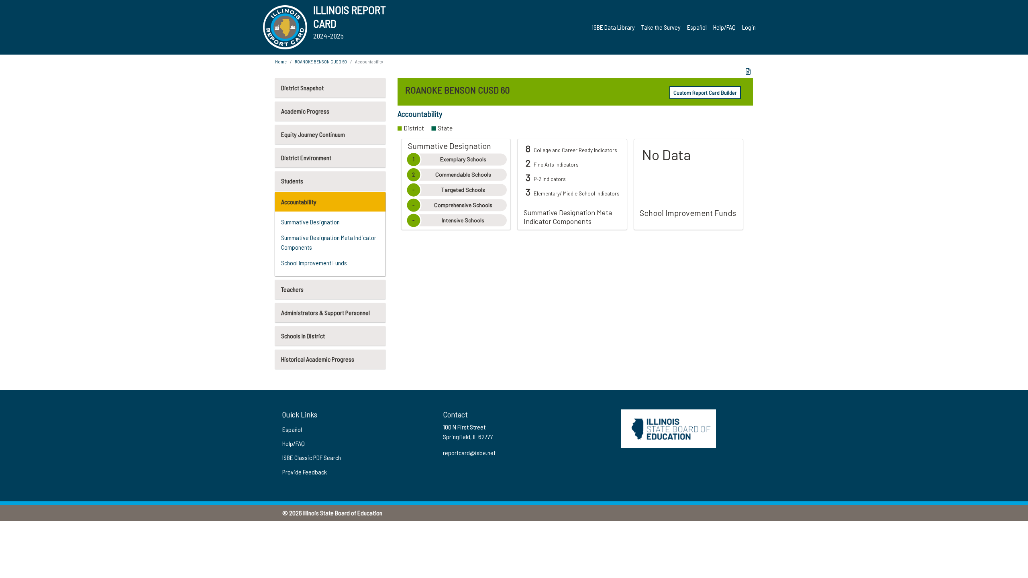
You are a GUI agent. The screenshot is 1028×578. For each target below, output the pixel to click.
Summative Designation (310, 222)
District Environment (306, 157)
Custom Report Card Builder (705, 92)
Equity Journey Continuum (313, 134)
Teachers (292, 289)
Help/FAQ (724, 27)
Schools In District (303, 336)
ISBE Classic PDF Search (311, 457)
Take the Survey (661, 27)
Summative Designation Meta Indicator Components (328, 242)
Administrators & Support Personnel (325, 312)
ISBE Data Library (613, 27)
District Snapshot (302, 88)
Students (292, 181)
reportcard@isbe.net (469, 452)
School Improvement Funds (314, 263)
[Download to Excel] (748, 71)
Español (697, 27)
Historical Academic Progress (317, 359)
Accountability (298, 202)
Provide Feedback (304, 472)
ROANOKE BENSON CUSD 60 (321, 61)
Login (749, 27)
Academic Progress (305, 111)
